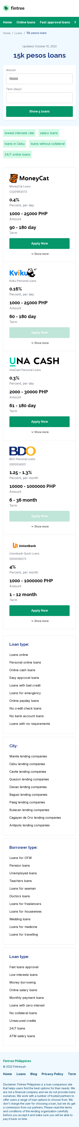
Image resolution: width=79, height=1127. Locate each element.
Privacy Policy (52, 1074)
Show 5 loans (39, 111)
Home (7, 22)
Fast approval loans (55, 22)
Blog (33, 1074)
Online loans (25, 22)
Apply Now (39, 243)
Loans (18, 33)
